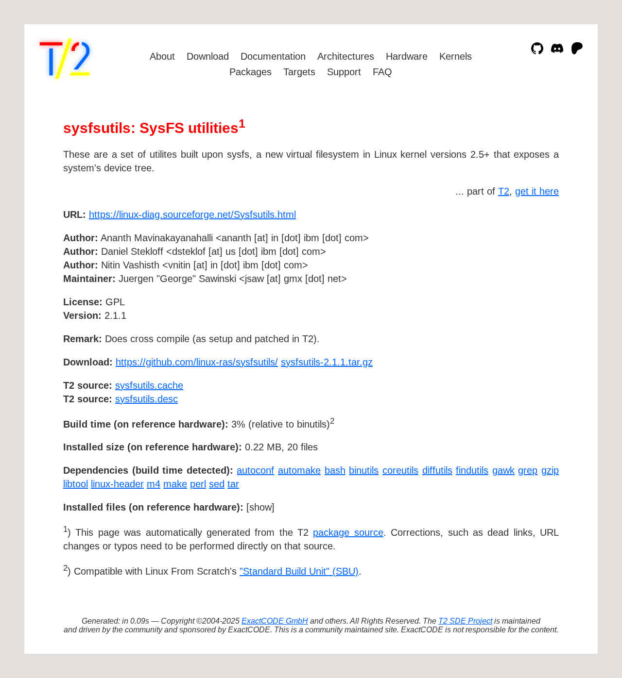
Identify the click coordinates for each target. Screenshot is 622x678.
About (162, 56)
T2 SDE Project (465, 621)
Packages (250, 71)
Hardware (407, 56)
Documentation (273, 56)
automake (299, 470)
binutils (364, 470)
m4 (153, 484)
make (175, 484)
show (260, 507)
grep (527, 470)
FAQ (382, 71)
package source (348, 532)
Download (208, 56)
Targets (299, 71)
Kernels (455, 56)
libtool (75, 484)
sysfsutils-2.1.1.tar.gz (327, 362)
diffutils (437, 470)
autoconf (255, 470)
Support (344, 71)
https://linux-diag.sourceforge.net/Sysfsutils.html (192, 214)
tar (233, 484)
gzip (550, 470)
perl (198, 484)
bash (335, 470)
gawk (503, 470)
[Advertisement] (530, 271)
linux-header (117, 484)
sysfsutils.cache (149, 385)
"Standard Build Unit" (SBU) (299, 571)
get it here (537, 191)
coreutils (400, 470)
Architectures (345, 56)
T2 (503, 191)
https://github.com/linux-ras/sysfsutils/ (197, 362)
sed (217, 484)
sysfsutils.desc (146, 399)
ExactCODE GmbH (275, 621)
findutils (472, 470)
